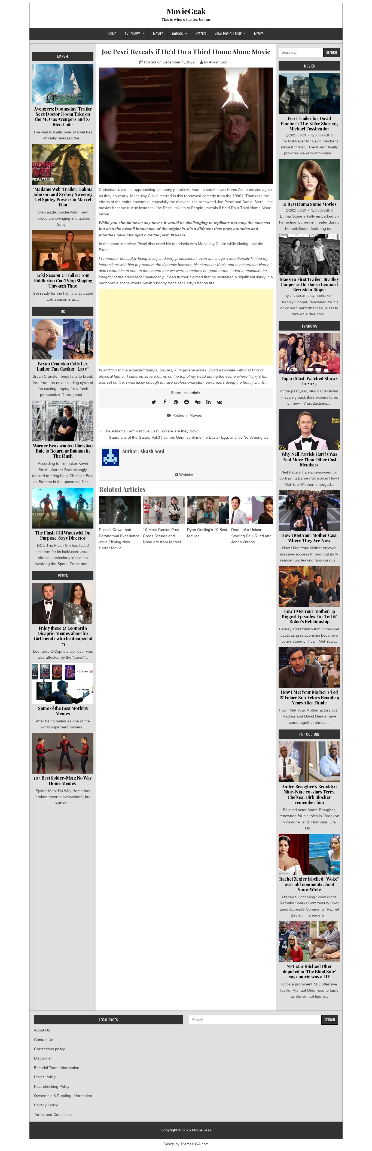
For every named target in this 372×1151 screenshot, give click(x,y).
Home (112, 33)
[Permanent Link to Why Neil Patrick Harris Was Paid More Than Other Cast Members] (309, 429)
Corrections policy (49, 1049)
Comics (177, 33)
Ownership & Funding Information (63, 1096)
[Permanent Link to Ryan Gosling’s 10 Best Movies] (208, 510)
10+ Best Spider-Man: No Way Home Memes (63, 780)
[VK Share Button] (219, 402)
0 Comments (324, 135)
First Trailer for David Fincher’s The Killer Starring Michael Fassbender (309, 123)
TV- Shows (133, 33)
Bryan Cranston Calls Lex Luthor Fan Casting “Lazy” (63, 366)
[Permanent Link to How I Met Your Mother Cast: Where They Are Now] (309, 510)
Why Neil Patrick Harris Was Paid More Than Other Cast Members (309, 459)
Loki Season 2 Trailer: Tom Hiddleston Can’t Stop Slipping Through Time (63, 280)
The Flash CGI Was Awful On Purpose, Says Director (62, 535)
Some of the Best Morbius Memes (63, 710)
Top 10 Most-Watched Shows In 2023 (309, 380)
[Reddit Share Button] (186, 402)
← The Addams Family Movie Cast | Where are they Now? (149, 431)
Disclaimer (43, 1058)
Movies (158, 33)
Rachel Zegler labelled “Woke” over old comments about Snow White (309, 884)
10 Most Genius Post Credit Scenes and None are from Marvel (162, 535)
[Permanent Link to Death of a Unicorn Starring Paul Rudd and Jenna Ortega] (252, 510)
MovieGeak (186, 11)
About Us (42, 1030)
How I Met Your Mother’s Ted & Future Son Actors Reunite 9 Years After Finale (309, 697)
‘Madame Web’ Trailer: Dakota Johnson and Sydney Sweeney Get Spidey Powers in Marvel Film (63, 197)
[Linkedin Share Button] (208, 402)
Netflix (201, 33)
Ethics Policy (45, 1077)
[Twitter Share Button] (154, 402)
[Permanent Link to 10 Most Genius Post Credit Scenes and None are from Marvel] (164, 510)
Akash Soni (218, 62)
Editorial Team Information (56, 1067)
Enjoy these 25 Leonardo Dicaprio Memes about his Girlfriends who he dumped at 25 (63, 636)
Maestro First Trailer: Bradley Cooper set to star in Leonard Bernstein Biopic (309, 284)
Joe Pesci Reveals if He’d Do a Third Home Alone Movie (186, 52)
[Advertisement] (186, 327)
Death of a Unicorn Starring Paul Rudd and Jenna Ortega (251, 535)
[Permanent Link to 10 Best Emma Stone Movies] (309, 179)
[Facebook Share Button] (164, 402)
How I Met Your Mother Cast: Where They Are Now (309, 537)
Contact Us (43, 1039)
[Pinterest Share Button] (175, 402)
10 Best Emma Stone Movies (309, 204)
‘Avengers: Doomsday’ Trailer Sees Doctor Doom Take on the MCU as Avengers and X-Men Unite (62, 116)
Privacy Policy (46, 1105)
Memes (259, 33)
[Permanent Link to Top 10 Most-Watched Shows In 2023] (309, 353)
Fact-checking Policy (51, 1086)
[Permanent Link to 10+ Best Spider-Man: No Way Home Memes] (62, 753)
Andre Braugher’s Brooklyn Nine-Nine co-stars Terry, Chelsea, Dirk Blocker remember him (309, 794)
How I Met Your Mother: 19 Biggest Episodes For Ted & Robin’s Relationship (309, 616)
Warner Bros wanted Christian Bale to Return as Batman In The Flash (63, 451)
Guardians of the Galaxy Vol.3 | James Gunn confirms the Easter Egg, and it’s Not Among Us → (191, 437)
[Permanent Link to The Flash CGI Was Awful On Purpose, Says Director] (62, 508)
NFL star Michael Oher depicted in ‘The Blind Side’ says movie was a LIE (309, 971)
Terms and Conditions (53, 1114)
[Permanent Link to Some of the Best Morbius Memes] (62, 683)
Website (185, 474)
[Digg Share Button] (197, 402)
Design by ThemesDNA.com (186, 1144)
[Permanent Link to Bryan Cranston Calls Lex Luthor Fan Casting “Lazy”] (62, 339)
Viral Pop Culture (228, 33)
